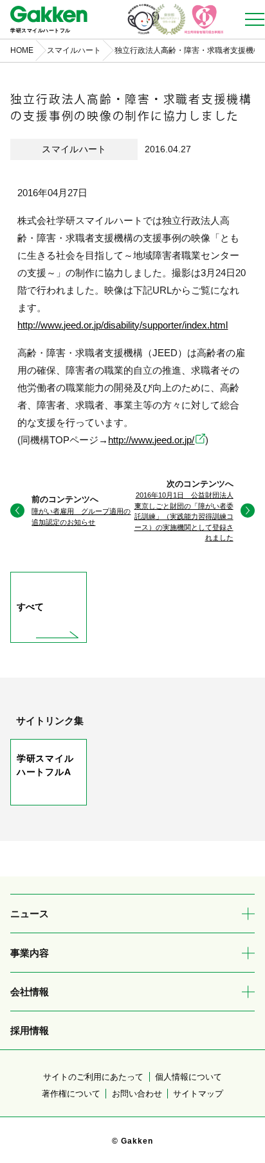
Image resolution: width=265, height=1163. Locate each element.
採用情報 (29, 1030)
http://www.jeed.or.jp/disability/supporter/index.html (122, 324)
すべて (30, 607)
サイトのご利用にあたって (93, 1077)
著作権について (71, 1093)
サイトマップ (198, 1093)
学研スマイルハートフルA (45, 765)
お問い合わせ (137, 1093)
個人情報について (188, 1077)
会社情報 (29, 991)
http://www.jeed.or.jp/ (151, 439)
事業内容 (29, 952)
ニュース (29, 913)
